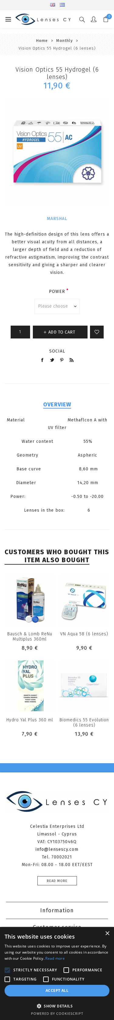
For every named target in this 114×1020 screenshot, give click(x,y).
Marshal (57, 218)
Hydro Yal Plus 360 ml (29, 720)
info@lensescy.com (57, 849)
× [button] (107, 933)
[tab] (57, 404)
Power (57, 291)
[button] (57, 1006)
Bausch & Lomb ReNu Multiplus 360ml (29, 636)
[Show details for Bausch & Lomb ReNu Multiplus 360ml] (30, 600)
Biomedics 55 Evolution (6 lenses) (84, 722)
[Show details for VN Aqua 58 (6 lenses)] (84, 600)
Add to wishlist (97, 332)
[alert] (57, 973)
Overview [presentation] (57, 404)
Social (57, 351)
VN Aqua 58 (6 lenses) (84, 634)
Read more (57, 881)
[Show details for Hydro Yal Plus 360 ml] (30, 685)
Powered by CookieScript (57, 1013)
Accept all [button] (57, 990)
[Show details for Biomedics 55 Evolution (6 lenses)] (84, 685)
